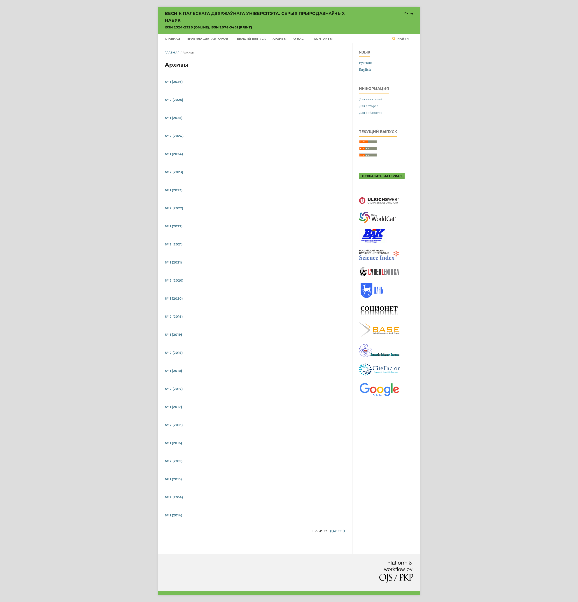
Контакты (323, 38)
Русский (365, 63)
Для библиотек (370, 113)
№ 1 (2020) (174, 298)
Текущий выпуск (250, 38)
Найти (402, 38)
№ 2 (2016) (174, 425)
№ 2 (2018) (174, 353)
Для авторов (368, 106)
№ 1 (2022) (173, 226)
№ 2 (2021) (173, 244)
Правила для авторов (207, 38)
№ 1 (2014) (173, 515)
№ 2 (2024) (174, 136)
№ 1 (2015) (173, 479)
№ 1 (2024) (174, 154)
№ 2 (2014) (174, 497)
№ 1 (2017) (173, 407)
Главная (172, 38)
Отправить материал (382, 176)
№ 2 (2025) (174, 100)
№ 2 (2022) (174, 208)
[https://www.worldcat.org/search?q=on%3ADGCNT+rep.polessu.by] (379, 224)
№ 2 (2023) (174, 172)
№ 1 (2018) (173, 371)
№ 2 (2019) (174, 317)
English (365, 69)
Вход (408, 13)
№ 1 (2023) (173, 190)
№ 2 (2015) (173, 461)
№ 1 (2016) (173, 443)
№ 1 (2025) (173, 118)
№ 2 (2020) (174, 280)
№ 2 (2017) (174, 389)
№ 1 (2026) (174, 82)
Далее (336, 531)
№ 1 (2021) (173, 262)
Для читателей (370, 99)
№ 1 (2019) (173, 335)
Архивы (280, 38)
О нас (299, 38)
